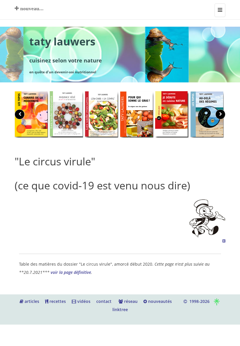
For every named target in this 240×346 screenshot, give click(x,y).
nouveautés (159, 301)
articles (31, 301)
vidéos (83, 301)
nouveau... (31, 8)
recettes (57, 301)
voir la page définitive (71, 272)
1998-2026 (198, 301)
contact (104, 301)
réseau (130, 301)
